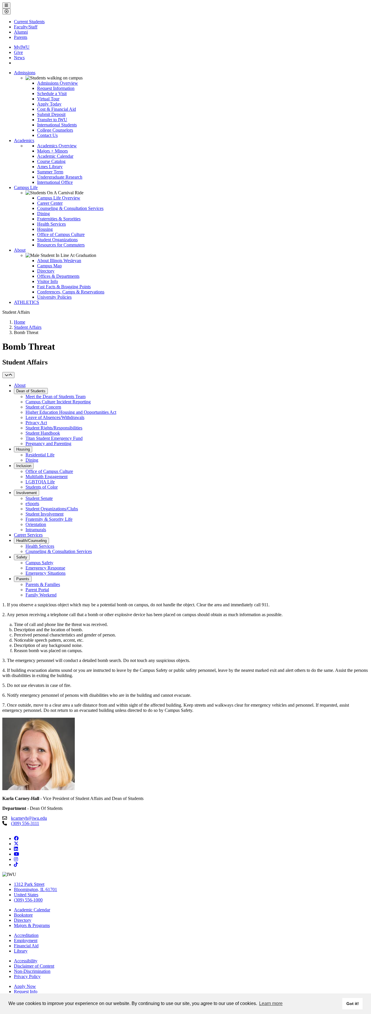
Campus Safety (39, 562)
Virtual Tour (48, 98)
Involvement (26, 493)
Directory (45, 271)
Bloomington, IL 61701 (35, 889)
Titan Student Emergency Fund (54, 438)
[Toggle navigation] (8, 375)
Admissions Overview (57, 83)
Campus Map (49, 265)
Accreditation (26, 935)
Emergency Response (45, 567)
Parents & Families (43, 584)
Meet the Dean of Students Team (56, 396)
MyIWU (22, 47)
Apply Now (25, 986)
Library (21, 950)
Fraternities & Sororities (59, 218)
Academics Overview (57, 145)
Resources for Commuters (61, 244)
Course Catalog (51, 161)
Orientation (36, 524)
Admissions (24, 72)
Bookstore (23, 915)
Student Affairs (27, 327)
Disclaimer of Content (34, 966)
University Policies (54, 297)
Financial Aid (26, 945)
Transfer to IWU (52, 119)
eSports (32, 503)
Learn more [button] (271, 1003)
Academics (24, 140)
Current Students (29, 21)
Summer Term (50, 171)
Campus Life (26, 187)
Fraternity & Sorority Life (49, 519)
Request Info (25, 991)
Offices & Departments (58, 276)
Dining (43, 213)
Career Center (50, 203)
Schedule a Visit (52, 93)
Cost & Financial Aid (56, 109)
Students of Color (42, 487)
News (19, 57)
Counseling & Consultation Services (70, 208)
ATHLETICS (26, 302)
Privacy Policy (27, 976)
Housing (45, 229)
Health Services (51, 224)
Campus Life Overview (58, 197)
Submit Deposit (51, 114)
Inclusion (23, 466)
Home (19, 322)
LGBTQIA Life (40, 481)
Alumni (21, 32)
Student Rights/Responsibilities (54, 427)
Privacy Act (36, 422)
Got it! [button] (352, 1003)
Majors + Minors (52, 150)
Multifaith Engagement (47, 476)
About (20, 250)
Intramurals (36, 529)
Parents (20, 37)
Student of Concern (43, 406)
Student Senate (39, 498)
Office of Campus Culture (61, 234)
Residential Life (40, 454)
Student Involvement (44, 513)
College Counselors (55, 130)
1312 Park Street (29, 884)
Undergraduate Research (59, 177)
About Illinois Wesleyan (59, 260)
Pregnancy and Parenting (48, 443)
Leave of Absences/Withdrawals (55, 417)
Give (18, 52)
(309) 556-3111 (25, 823)
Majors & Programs (32, 925)
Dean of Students (31, 391)
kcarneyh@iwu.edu (29, 818)
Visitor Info (47, 281)
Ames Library (50, 166)
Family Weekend (41, 594)
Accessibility (25, 960)
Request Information (55, 88)
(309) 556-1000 (28, 899)
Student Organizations (57, 239)
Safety (21, 557)
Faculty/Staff (25, 26)
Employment (25, 940)
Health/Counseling (31, 540)
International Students (57, 124)
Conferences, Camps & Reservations (70, 291)
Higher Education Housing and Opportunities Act (71, 412)
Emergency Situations (46, 573)
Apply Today (49, 103)
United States (26, 894)
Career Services (28, 534)
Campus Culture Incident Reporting (58, 401)
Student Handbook (43, 433)
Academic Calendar (55, 156)
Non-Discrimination (32, 971)
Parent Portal (37, 589)
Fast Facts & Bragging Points (64, 286)
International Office (55, 182)
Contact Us (47, 135)
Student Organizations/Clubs (52, 508)
